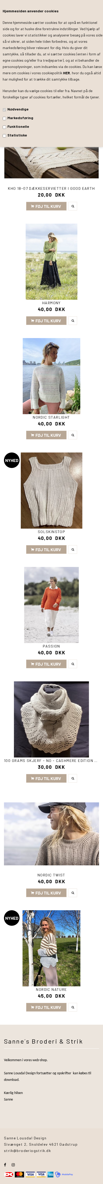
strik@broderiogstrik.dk (27, 1150)
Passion (51, 646)
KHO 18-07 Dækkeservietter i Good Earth (51, 188)
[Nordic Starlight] (51, 376)
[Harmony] (51, 262)
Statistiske (17, 135)
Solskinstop (51, 531)
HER (66, 73)
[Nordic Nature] (51, 948)
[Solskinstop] (51, 490)
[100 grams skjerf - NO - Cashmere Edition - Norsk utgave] (51, 719)
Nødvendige (18, 109)
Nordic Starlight (51, 417)
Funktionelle (18, 126)
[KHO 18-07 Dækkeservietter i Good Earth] (51, 147)
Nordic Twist (51, 875)
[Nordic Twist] (51, 834)
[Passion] (51, 605)
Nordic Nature (51, 989)
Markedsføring (20, 117)
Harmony (51, 303)
